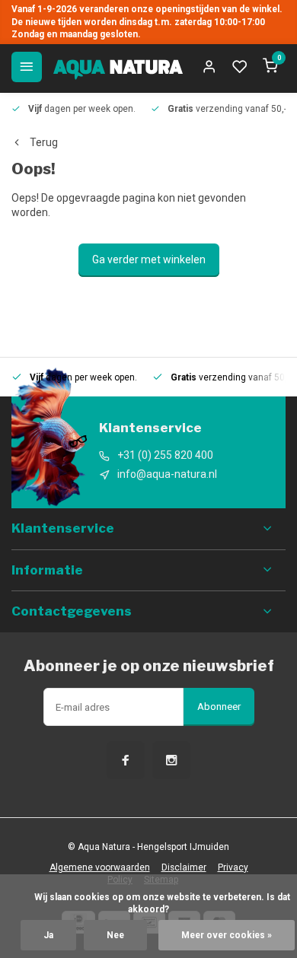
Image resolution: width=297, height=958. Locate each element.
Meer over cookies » (226, 935)
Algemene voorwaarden (100, 867)
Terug (44, 142)
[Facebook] (126, 760)
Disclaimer (183, 867)
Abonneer (219, 706)
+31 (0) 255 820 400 (165, 455)
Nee (115, 935)
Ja (48, 935)
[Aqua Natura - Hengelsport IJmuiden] (118, 67)
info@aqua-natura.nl (167, 474)
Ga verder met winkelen (149, 259)
